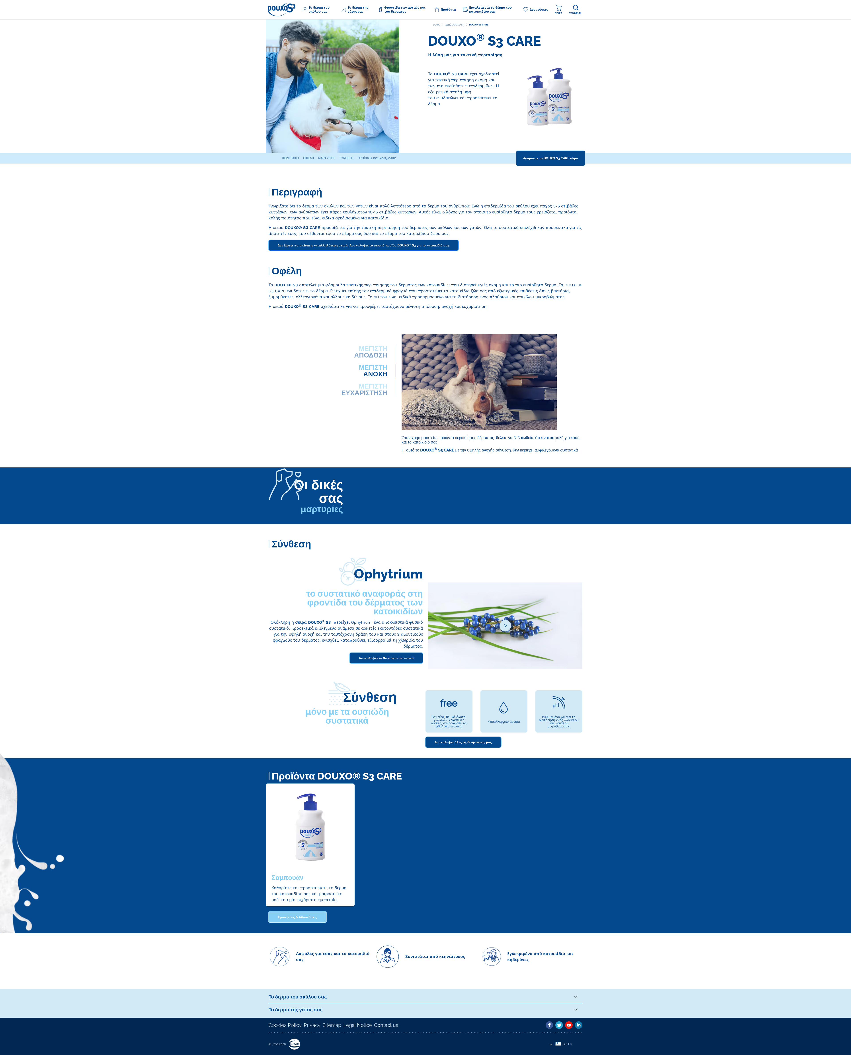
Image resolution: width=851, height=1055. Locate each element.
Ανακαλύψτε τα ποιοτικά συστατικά (386, 658)
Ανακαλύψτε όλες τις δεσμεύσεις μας (463, 742)
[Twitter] (559, 1025)
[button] (318, 9)
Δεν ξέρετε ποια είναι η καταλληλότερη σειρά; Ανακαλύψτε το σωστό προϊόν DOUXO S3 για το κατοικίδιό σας (363, 245)
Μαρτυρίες (326, 158)
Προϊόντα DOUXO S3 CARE (377, 158)
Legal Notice (357, 1025)
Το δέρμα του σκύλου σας (298, 997)
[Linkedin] (578, 1025)
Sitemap (332, 1025)
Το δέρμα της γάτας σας (295, 1009)
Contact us (386, 1025)
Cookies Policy (285, 1025)
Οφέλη (308, 158)
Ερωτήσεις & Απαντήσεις (297, 917)
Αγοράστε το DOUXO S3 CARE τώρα (550, 158)
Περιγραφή (290, 158)
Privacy (312, 1025)
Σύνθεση (346, 158)
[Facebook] (549, 1025)
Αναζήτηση (575, 13)
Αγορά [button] (558, 13)
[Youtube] (569, 1025)
